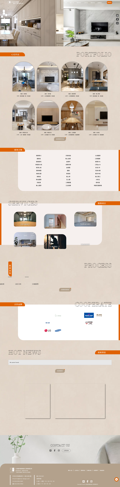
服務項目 (79, 2)
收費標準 (100, 2)
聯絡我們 (102, 470)
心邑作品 (86, 2)
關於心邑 (72, 2)
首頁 (66, 2)
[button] (1, 23)
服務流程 (93, 2)
